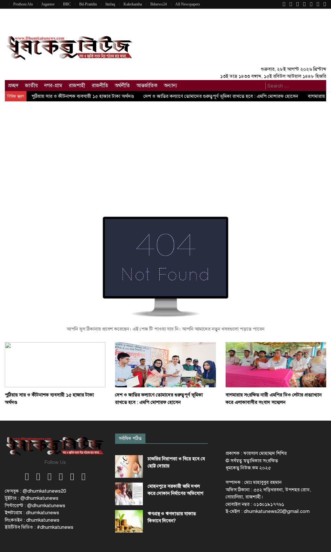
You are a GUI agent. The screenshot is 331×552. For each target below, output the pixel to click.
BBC (67, 4)
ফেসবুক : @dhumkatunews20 (35, 491)
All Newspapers (187, 4)
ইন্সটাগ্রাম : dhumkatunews (32, 513)
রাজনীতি (100, 85)
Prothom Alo (23, 4)
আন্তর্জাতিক (146, 85)
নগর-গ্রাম (53, 85)
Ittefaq (110, 4)
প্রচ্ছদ (13, 85)
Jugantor (48, 4)
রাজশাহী (77, 85)
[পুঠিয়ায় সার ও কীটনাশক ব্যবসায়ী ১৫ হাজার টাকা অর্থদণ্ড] (55, 364)
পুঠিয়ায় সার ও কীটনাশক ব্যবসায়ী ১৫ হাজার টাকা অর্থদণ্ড (82, 96)
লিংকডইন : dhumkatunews (32, 520)
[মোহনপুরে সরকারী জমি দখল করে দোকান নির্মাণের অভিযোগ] (129, 494)
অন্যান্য (170, 85)
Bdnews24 (158, 4)
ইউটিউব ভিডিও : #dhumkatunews (39, 527)
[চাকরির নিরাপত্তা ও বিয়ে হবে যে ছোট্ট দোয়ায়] (129, 466)
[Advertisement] (165, 150)
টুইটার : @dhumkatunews (32, 498)
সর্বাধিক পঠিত (130, 438)
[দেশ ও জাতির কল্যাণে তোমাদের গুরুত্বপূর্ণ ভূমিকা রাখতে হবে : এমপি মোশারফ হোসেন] (165, 364)
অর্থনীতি (122, 85)
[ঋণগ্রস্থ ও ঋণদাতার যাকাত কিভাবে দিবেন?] (129, 521)
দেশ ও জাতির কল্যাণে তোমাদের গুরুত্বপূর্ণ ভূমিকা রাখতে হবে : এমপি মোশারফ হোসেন (221, 96)
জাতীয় (31, 85)
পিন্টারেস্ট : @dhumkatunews (35, 505)
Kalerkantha (132, 4)
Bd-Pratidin (88, 4)
